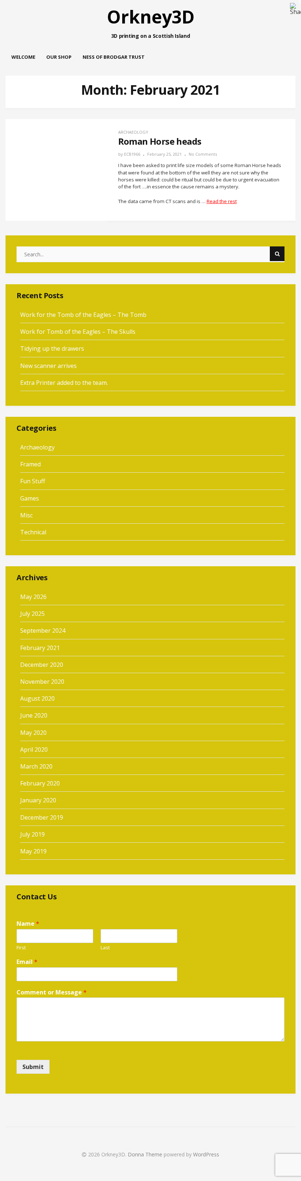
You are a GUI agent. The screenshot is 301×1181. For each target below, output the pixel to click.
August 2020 (37, 698)
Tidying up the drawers (52, 348)
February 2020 (40, 783)
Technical (33, 532)
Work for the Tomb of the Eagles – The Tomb (83, 315)
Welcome (23, 57)
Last (105, 948)
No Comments (203, 154)
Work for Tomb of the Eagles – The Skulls (77, 332)
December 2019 (41, 817)
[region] (150, 22)
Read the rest (222, 201)
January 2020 (38, 800)
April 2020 (34, 749)
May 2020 (33, 733)
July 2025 (32, 614)
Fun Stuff (32, 481)
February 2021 (40, 648)
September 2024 (42, 630)
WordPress (206, 1154)
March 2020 (36, 766)
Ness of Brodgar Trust (114, 57)
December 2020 (41, 665)
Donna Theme (146, 1154)
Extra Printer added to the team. (64, 383)
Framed (30, 464)
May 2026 (33, 597)
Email (27, 962)
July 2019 (32, 834)
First (21, 948)
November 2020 (42, 682)
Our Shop (59, 57)
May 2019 (33, 851)
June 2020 (33, 715)
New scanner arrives (48, 366)
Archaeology (133, 132)
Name (28, 924)
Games (29, 498)
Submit (33, 1067)
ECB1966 (132, 154)
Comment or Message (52, 992)
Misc (26, 515)
